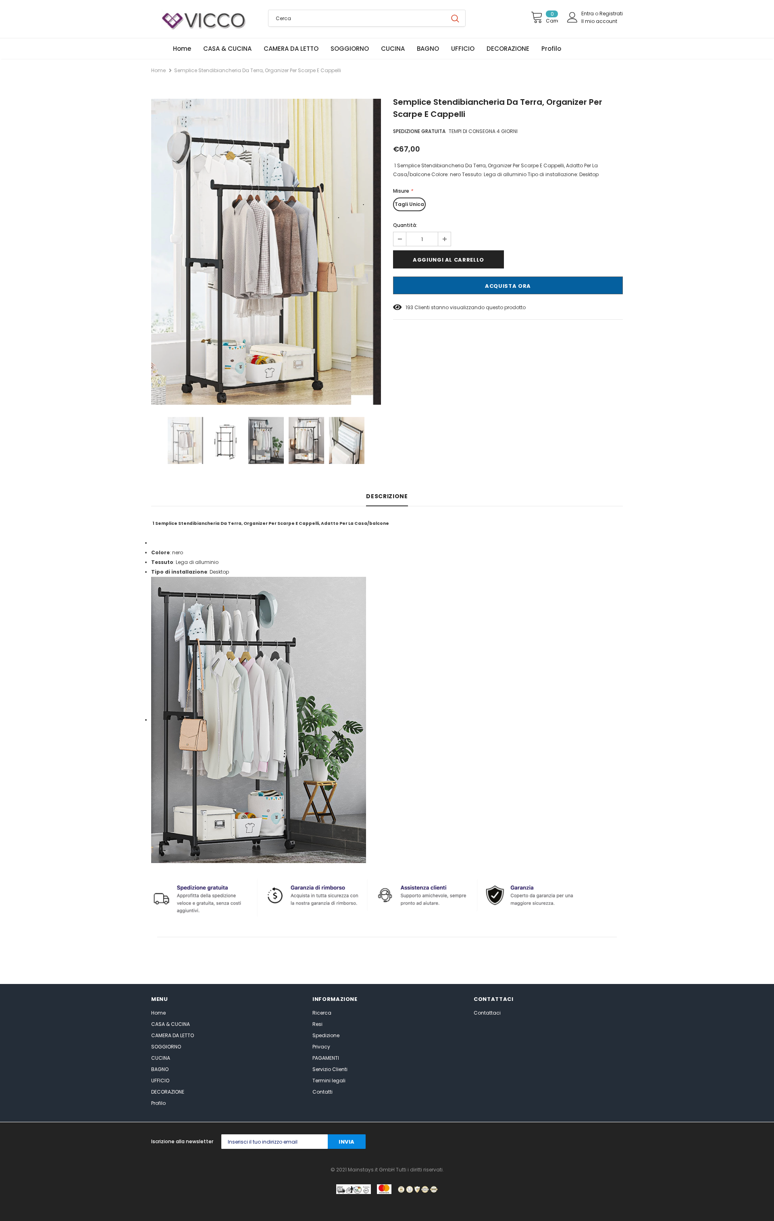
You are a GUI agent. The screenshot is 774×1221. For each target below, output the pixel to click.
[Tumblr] (569, 1142)
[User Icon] (572, 17)
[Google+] (521, 1142)
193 (409, 307)
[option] (266, 252)
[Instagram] (537, 1142)
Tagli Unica (409, 204)
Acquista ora (508, 286)
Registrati (611, 13)
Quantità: (405, 225)
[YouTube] (601, 1142)
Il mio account (599, 21)
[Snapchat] (585, 1142)
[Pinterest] (553, 1142)
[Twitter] (504, 1142)
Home (158, 70)
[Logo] (203, 20)
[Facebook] (488, 1142)
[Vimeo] (617, 1142)
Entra (588, 13)
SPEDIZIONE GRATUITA (419, 131)
